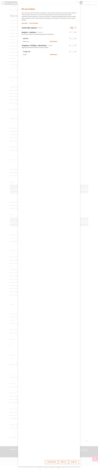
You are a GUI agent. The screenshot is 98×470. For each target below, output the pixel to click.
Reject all (63, 462)
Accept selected (51, 462)
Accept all (74, 462)
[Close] (81, 3)
